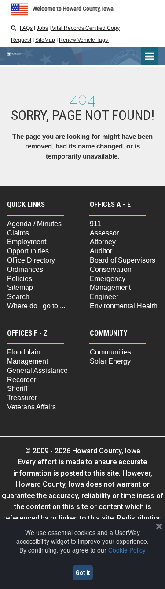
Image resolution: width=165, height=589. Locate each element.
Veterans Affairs (31, 407)
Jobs (42, 28)
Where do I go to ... (36, 306)
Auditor (101, 251)
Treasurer (22, 397)
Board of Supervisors (122, 260)
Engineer (104, 296)
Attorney (103, 242)
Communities (110, 352)
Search (18, 296)
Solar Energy (110, 361)
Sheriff (17, 388)
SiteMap (45, 40)
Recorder (21, 379)
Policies (19, 278)
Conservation (111, 269)
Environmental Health (124, 306)
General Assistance (37, 370)
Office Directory (31, 260)
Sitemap (20, 287)
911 (95, 224)
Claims (18, 233)
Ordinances (25, 269)
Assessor (104, 233)
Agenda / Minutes (34, 224)
